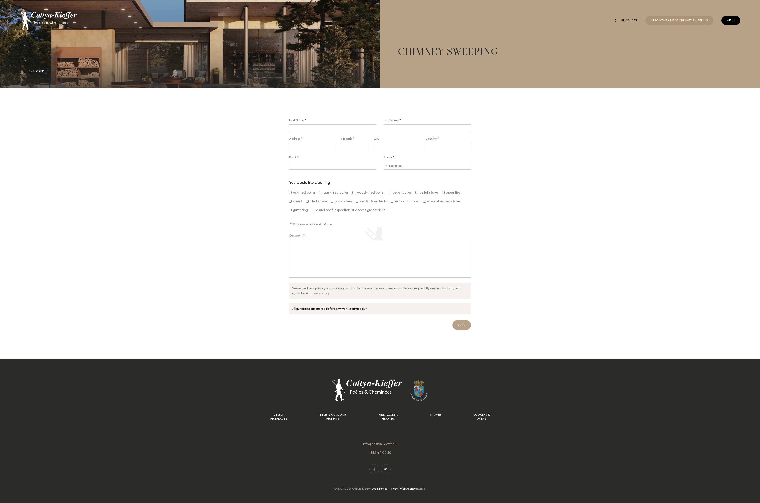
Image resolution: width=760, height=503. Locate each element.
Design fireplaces (278, 416)
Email (292, 157)
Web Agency (408, 488)
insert (297, 201)
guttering (300, 210)
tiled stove (318, 201)
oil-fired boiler (304, 192)
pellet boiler (402, 192)
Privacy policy (319, 293)
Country (431, 139)
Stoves (436, 414)
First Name (296, 120)
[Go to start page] (48, 21)
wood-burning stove (443, 201)
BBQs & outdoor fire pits (333, 416)
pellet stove (428, 192)
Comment (296, 235)
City (376, 139)
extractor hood (407, 201)
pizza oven (343, 201)
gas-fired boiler (336, 192)
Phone (388, 157)
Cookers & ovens (481, 416)
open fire (453, 192)
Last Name (391, 120)
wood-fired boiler (370, 192)
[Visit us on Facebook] (374, 469)
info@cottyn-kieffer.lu (380, 444)
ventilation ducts (373, 201)
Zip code (346, 139)
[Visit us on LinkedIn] (386, 469)
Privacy (394, 488)
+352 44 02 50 (380, 452)
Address (294, 139)
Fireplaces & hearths (388, 416)
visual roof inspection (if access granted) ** (350, 210)
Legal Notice (379, 488)
